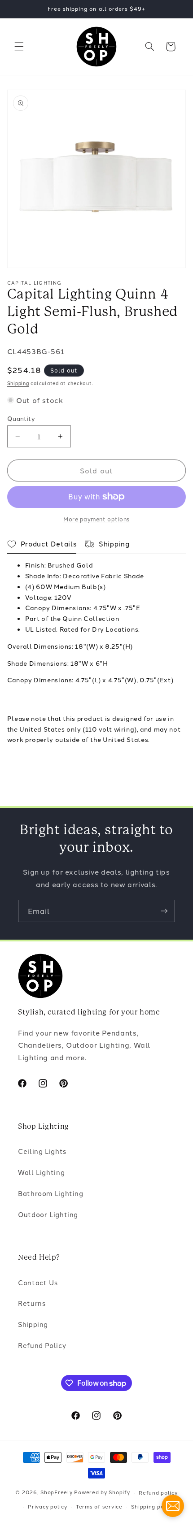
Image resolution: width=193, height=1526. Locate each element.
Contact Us (37, 1282)
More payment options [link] (96, 519)
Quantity (21, 418)
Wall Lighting (41, 1172)
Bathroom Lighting (50, 1193)
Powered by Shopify (102, 1492)
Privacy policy (47, 1506)
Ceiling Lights (42, 1151)
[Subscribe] (164, 911)
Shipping (18, 383)
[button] (19, 46)
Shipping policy (152, 1506)
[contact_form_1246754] (173, 1506)
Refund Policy (42, 1345)
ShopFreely (56, 1492)
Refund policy (158, 1492)
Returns (31, 1303)
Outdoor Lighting (48, 1214)
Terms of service (99, 1506)
